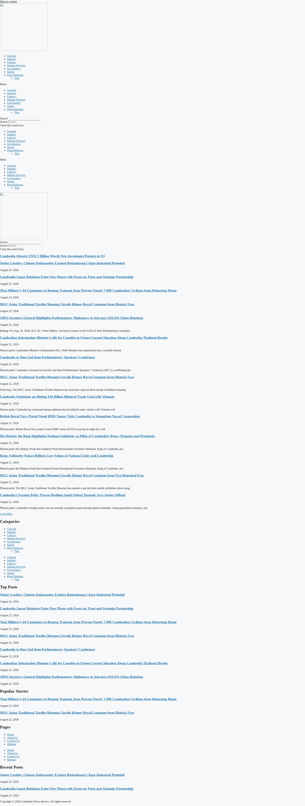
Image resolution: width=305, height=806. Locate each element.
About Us (12, 737)
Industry (11, 59)
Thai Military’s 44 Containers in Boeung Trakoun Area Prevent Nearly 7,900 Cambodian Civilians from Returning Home (88, 290)
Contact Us (13, 740)
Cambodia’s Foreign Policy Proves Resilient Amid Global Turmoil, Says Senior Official (62, 495)
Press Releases (15, 74)
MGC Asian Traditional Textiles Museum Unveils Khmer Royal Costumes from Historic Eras (67, 304)
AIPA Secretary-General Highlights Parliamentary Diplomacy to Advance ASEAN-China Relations (71, 318)
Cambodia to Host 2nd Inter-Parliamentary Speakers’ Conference (47, 357)
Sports (10, 71)
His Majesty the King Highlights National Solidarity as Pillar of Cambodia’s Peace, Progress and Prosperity (77, 436)
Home (10, 734)
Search (4, 121)
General (11, 55)
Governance (14, 68)
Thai (16, 78)
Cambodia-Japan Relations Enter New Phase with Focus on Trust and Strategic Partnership (66, 277)
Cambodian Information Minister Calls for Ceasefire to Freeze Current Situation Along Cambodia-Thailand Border (84, 337)
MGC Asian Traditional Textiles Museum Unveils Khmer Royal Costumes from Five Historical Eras (72, 475)
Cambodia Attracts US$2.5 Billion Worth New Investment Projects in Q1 (52, 256)
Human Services (16, 65)
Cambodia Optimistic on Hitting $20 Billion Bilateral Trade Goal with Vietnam (57, 396)
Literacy (11, 62)
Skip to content (8, 1)
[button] (152, 84)
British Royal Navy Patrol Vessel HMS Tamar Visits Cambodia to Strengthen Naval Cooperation (70, 416)
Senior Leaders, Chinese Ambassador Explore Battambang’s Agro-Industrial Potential (62, 263)
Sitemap (11, 744)
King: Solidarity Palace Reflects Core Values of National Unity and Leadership (56, 455)
